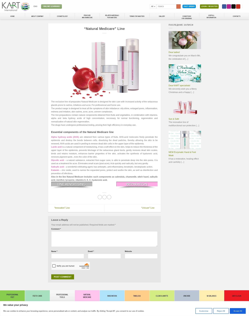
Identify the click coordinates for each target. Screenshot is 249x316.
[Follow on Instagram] (229, 6)
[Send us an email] (233, 6)
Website (128, 251)
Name (54, 251)
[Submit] (178, 6)
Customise (203, 311)
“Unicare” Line (148, 208)
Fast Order (189, 6)
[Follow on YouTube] (238, 6)
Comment (56, 229)
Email (91, 251)
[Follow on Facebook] (224, 6)
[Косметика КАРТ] (16, 6)
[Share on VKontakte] (109, 197)
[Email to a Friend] (104, 197)
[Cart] (245, 6)
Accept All (238, 311)
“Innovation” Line (62, 208)
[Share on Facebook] (100, 197)
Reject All (221, 311)
